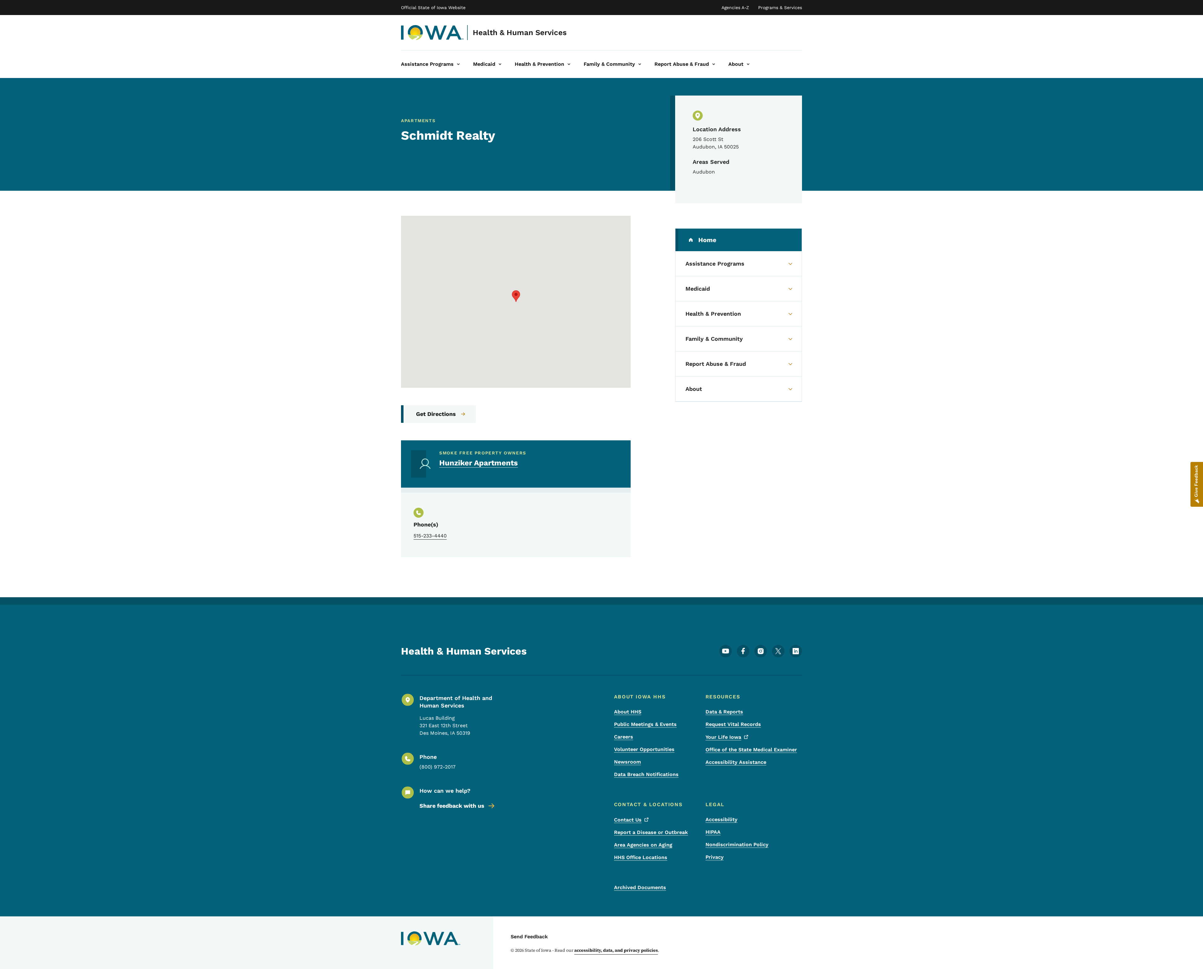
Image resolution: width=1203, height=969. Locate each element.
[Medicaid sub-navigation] (500, 64)
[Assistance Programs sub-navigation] (458, 64)
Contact (628, 820)
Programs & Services (780, 7)
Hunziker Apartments (478, 463)
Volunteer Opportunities (644, 749)
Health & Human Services (520, 32)
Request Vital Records (733, 724)
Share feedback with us (451, 805)
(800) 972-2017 (437, 767)
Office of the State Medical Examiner (751, 750)
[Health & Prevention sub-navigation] (569, 64)
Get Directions (436, 414)
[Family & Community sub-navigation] (639, 64)
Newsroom (627, 762)
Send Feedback (529, 937)
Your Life (723, 737)
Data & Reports (724, 712)
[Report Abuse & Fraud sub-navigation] (713, 64)
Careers (623, 737)
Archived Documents (640, 887)
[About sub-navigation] (748, 64)
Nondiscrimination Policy (737, 844)
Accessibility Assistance (736, 762)
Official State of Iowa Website (433, 7)
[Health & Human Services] (432, 32)
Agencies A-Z (735, 7)
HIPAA (713, 832)
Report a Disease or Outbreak (651, 832)
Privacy (715, 857)
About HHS (627, 712)
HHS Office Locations (640, 857)
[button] (516, 296)
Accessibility (721, 819)
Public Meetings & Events (645, 724)
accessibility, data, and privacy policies (616, 950)
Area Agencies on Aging (643, 845)
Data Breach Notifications (646, 774)
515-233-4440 (430, 536)
